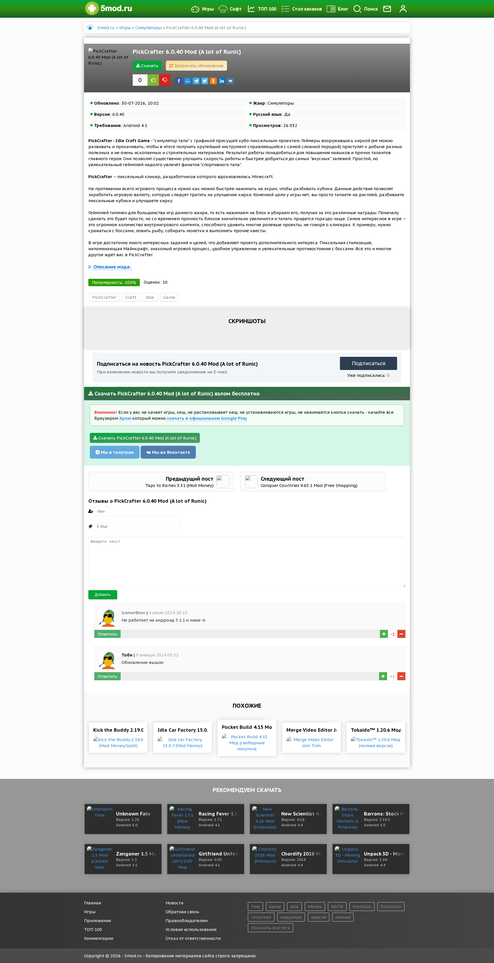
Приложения (97, 920)
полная (342, 917)
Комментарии (98, 938)
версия (318, 917)
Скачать (149, 65)
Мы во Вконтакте (170, 452)
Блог (343, 9)
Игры (208, 9)
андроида (291, 917)
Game (169, 297)
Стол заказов (307, 9)
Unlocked (261, 917)
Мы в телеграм (117, 452)
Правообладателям (187, 920)
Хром (125, 418)
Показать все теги (270, 927)
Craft (131, 297)
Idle (150, 297)
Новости (174, 903)
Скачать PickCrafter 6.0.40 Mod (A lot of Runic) (146, 438)
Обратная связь (182, 911)
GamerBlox (133, 612)
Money (315, 906)
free (255, 906)
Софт (236, 9)
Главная (92, 903)
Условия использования (191, 929)
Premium (361, 906)
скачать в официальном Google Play (207, 418)
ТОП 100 (267, 9)
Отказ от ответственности (193, 938)
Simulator (391, 906)
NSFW (337, 906)
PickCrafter (104, 297)
